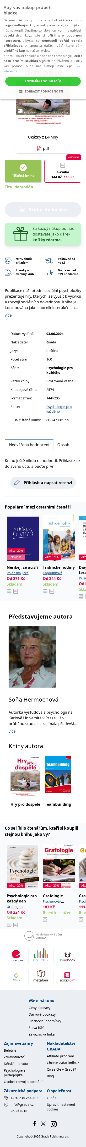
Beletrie (10, 1050)
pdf (46, 148)
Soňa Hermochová (33, 699)
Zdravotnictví (14, 1057)
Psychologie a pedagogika (15, 1072)
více (8, 315)
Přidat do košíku (47, 209)
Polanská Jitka (17, 573)
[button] (43, 91)
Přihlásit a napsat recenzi (48, 482)
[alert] (43, 49)
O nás (51, 1098)
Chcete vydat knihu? (63, 1062)
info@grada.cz (22, 1104)
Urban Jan (15, 906)
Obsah (63, 444)
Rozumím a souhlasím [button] (43, 81)
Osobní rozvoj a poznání (23, 1081)
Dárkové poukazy (42, 1014)
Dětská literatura (17, 1063)
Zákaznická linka (42, 1034)
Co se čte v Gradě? (61, 1069)
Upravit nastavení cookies (61, 1106)
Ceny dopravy (39, 1007)
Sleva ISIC (36, 1027)
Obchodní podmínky (45, 1021)
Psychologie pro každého (59, 409)
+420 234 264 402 (24, 1098)
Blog (50, 1076)
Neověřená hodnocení (29, 444)
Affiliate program (60, 1056)
